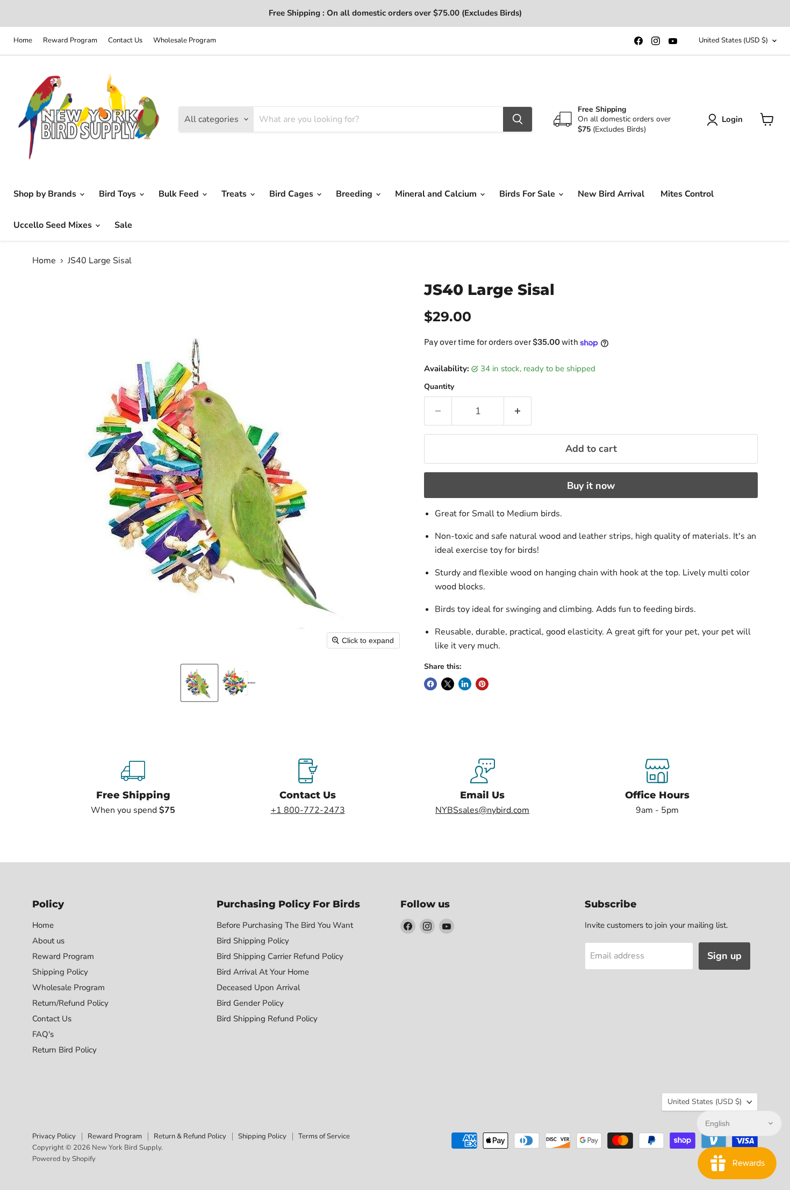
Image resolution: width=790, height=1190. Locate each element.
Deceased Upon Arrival (258, 987)
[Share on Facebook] (430, 683)
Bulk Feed (180, 194)
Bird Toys (118, 194)
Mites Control (687, 194)
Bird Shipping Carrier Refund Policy (280, 956)
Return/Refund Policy (70, 1003)
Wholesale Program (184, 41)
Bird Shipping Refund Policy (267, 1018)
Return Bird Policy (64, 1049)
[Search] (517, 119)
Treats (235, 194)
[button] (199, 683)
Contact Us (125, 41)
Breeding (355, 194)
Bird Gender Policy (250, 1003)
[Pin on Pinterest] (482, 683)
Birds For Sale (528, 194)
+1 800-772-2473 (308, 810)
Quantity (439, 387)
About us (48, 940)
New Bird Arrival (611, 194)
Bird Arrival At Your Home (263, 972)
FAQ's (43, 1034)
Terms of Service (324, 1136)
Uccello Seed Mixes (53, 225)
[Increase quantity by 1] (518, 411)
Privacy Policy (54, 1136)
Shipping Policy (60, 972)
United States (733, 40)
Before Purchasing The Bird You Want (285, 925)
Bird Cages (292, 194)
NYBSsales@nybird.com (482, 810)
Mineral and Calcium (437, 194)
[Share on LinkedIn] (464, 683)
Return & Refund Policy (190, 1136)
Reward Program (70, 41)
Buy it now (591, 485)
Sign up (724, 955)
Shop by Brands (45, 194)
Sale (123, 225)
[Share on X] (447, 683)
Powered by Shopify (64, 1159)
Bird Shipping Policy (253, 940)
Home (22, 41)
